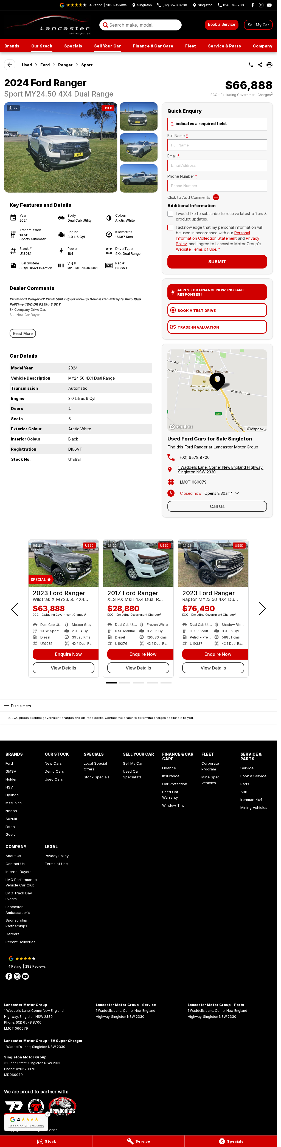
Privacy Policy (57, 856)
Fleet (190, 46)
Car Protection (174, 784)
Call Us (217, 506)
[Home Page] (47, 25)
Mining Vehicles (253, 807)
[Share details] (260, 64)
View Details (63, 668)
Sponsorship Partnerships (16, 923)
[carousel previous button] (15, 609)
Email (173, 156)
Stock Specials (96, 777)
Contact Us (15, 863)
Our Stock (42, 46)
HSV (9, 787)
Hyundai (12, 795)
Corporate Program (210, 766)
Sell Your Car (107, 46)
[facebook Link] (252, 5)
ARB (243, 792)
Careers (12, 934)
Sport (87, 65)
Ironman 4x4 (251, 799)
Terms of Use (56, 863)
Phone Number (182, 176)
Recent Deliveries (20, 942)
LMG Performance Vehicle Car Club (21, 882)
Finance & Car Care (153, 46)
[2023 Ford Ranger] (64, 563)
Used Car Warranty (170, 795)
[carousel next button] (262, 609)
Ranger (65, 65)
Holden (11, 779)
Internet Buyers (18, 871)
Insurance (170, 776)
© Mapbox (255, 429)
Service (247, 768)
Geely (10, 834)
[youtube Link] (269, 5)
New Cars (53, 763)
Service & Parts (224, 46)
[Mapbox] (182, 427)
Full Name (177, 135)
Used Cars (54, 779)
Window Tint (173, 805)
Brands (11, 46)
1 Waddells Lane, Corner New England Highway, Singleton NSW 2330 (220, 469)
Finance (169, 768)
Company (262, 46)
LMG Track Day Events (18, 896)
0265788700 (27, 1069)
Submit (217, 261)
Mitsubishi (14, 803)
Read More (23, 333)
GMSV (10, 771)
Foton (10, 826)
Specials (73, 46)
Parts (244, 784)
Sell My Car (258, 24)
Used (27, 65)
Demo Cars (54, 771)
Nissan (11, 811)
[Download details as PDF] (269, 64)
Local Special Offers (95, 766)
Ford (45, 65)
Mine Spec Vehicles (210, 780)
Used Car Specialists (132, 774)
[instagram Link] (261, 5)
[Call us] (251, 64)
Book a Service (221, 24)
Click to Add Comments (188, 197)
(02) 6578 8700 (195, 457)
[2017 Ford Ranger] (138, 563)
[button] (26, 1122)
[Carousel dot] (111, 682)
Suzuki (11, 819)
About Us (13, 856)
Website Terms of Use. (196, 249)
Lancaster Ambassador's (17, 910)
